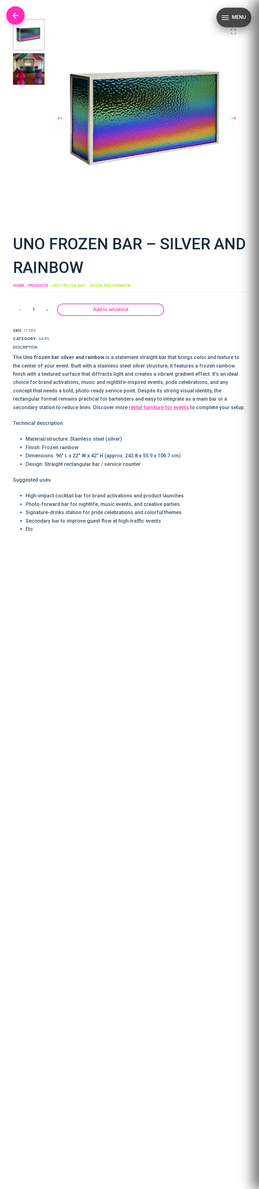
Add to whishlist (111, 309)
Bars (44, 338)
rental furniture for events (159, 407)
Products (38, 285)
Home (18, 285)
